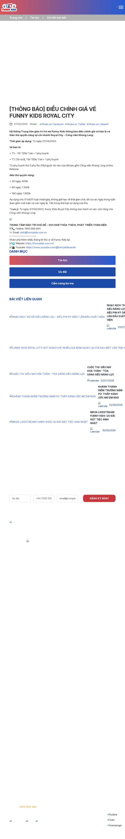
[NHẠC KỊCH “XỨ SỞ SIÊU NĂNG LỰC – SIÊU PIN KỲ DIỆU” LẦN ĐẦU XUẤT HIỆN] (56, 316)
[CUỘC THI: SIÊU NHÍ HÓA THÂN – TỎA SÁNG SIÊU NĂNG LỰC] (47, 373)
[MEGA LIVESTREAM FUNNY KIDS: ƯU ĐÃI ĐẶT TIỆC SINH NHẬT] (48, 421)
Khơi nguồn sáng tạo (76, 789)
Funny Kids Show (74, 795)
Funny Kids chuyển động (24, 783)
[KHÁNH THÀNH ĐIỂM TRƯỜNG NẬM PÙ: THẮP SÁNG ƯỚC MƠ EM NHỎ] (52, 396)
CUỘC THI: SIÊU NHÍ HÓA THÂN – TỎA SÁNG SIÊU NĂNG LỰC (100, 371)
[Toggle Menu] (121, 7)
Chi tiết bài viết (56, 17)
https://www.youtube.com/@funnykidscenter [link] (51, 247)
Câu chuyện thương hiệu (23, 777)
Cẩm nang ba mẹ (62, 283)
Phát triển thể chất (75, 777)
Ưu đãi (62, 271)
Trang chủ (15, 17)
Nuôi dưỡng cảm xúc (76, 783)
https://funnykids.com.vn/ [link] (40, 243)
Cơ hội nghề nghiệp (20, 789)
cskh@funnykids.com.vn (33, 232)
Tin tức (34, 17)
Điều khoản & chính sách (24, 795)
